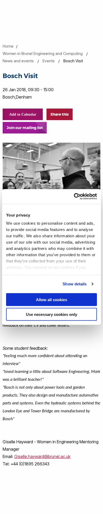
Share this (59, 114)
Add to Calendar (22, 114)
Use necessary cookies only (51, 314)
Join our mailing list (25, 127)
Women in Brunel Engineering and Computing (43, 53)
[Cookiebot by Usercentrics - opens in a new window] (74, 196)
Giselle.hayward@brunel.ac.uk (42, 456)
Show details (75, 284)
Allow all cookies (51, 299)
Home (8, 46)
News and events (18, 60)
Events (49, 60)
